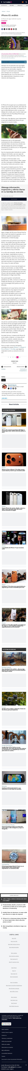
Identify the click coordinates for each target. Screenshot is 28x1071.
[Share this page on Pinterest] (11, 29)
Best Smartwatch (14, 976)
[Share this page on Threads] (14, 29)
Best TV (14, 970)
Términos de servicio (18, 203)
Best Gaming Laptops (14, 956)
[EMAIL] (16, 388)
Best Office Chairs (14, 991)
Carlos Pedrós (6, 25)
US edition (11, 1067)
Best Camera (14, 997)
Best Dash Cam (14, 1000)
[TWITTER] (9, 388)
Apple (3, 380)
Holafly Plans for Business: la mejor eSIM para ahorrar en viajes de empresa (15, 913)
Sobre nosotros (5, 1029)
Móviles (3, 11)
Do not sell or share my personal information (12, 1059)
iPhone (8, 11)
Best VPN (14, 938)
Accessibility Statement (7, 1053)
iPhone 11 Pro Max (10, 349)
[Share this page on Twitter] (4, 29)
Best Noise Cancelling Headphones (14, 985)
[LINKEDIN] (11, 388)
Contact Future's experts (7, 1032)
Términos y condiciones (7, 1038)
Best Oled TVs (14, 973)
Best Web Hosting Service (14, 944)
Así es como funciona (17, 33)
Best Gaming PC (14, 959)
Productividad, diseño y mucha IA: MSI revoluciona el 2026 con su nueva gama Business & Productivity (14, 906)
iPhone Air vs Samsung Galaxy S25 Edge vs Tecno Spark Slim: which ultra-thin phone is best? (15, 920)
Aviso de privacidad (18, 204)
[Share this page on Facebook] (2, 29)
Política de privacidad (6, 1041)
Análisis (3, 23)
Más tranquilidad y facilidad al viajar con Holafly (14, 927)
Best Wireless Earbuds (14, 988)
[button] (2, 2)
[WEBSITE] (13, 388)
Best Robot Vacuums (14, 1006)
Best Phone (14, 967)
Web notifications (6, 1050)
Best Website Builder (14, 947)
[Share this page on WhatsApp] (7, 29)
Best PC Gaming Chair (14, 962)
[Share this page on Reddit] (9, 29)
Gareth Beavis (13, 25)
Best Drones (14, 1003)
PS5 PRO (12, 5)
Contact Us (4, 1035)
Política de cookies (6, 1044)
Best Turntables (14, 982)
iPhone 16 (20, 5)
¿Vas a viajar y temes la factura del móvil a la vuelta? (15, 899)
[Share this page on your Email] (16, 29)
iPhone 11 (17, 347)
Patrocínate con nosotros (7, 1047)
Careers (3, 1056)
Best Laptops (14, 953)
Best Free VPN (14, 941)
